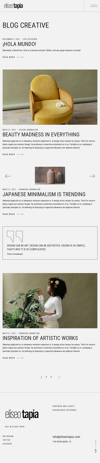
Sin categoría (30, 39)
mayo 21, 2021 (9, 130)
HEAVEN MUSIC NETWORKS (64, 410)
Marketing (34, 333)
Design (22, 130)
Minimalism (32, 130)
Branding (23, 189)
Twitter (6, 440)
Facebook (7, 444)
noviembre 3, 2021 (11, 39)
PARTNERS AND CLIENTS (64, 406)
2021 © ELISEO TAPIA (13, 427)
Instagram (8, 436)
